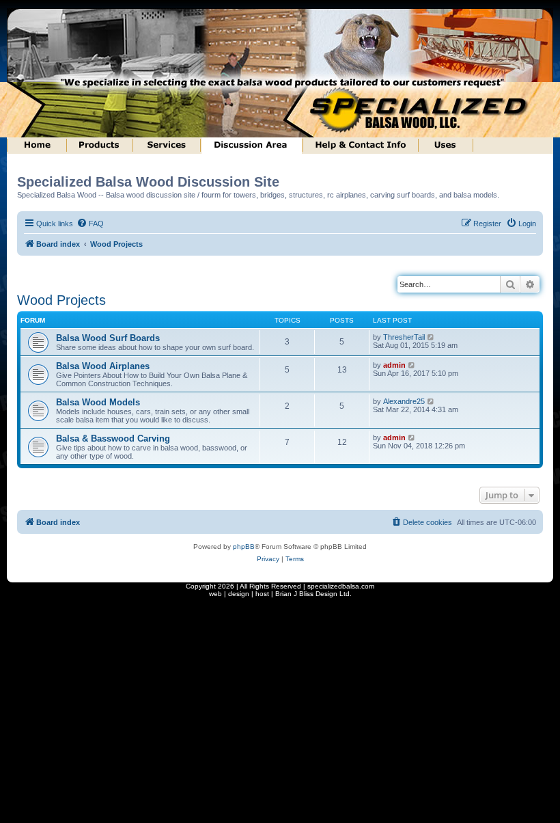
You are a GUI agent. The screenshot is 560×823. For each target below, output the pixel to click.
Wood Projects (61, 300)
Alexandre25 (404, 401)
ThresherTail (404, 337)
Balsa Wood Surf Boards (108, 338)
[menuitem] (90, 223)
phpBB (244, 546)
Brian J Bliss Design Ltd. (313, 593)
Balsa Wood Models (98, 402)
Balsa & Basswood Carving (113, 438)
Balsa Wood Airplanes (103, 366)
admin (394, 365)
